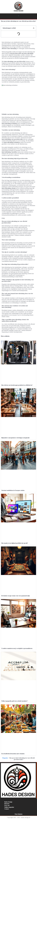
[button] (18, 15)
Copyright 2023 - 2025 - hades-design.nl (18, 817)
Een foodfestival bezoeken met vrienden (12, 753)
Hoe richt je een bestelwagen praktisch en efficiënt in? (17, 385)
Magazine (5, 758)
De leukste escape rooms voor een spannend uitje (15, 595)
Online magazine (9, 807)
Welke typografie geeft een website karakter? (14, 701)
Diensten (6, 803)
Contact (6, 809)
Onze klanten (18, 814)
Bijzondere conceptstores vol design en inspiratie (15, 437)
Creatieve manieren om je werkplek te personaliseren (16, 648)
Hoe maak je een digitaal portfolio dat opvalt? (14, 543)
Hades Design (8, 802)
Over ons (7, 805)
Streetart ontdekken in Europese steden (12, 490)
